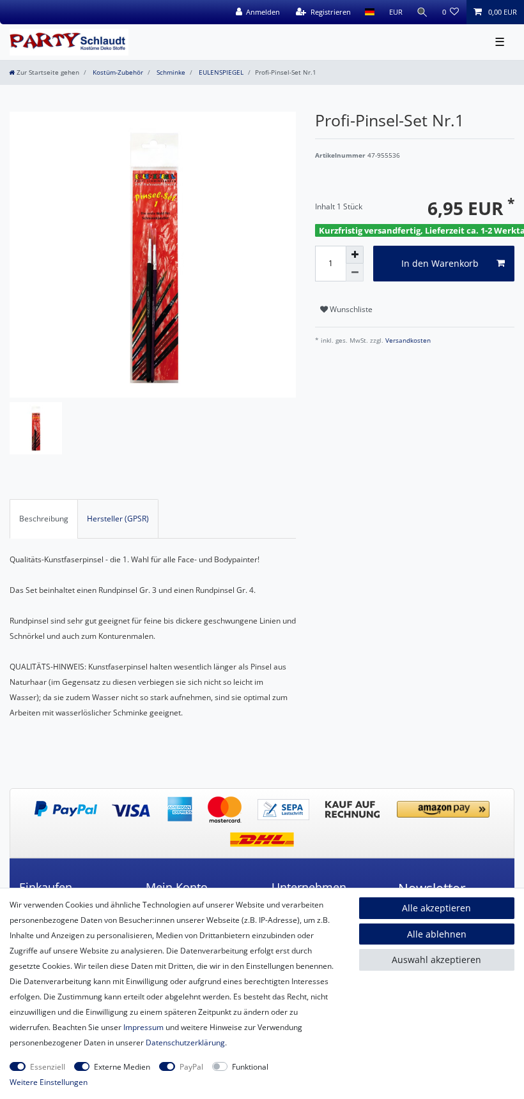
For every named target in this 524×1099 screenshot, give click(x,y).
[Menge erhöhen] (355, 255)
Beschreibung (43, 518)
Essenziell (47, 1066)
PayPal (191, 1066)
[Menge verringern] (355, 272)
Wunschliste (350, 309)
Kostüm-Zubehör (117, 72)
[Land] (369, 12)
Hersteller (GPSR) (118, 518)
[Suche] (422, 12)
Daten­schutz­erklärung (185, 1042)
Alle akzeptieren (436, 908)
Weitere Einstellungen (49, 1082)
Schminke (170, 72)
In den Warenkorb (440, 263)
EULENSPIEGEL (220, 72)
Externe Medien (122, 1066)
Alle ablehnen (436, 934)
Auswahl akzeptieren (436, 959)
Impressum (143, 1027)
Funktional (250, 1066)
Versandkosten (407, 340)
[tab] (44, 519)
